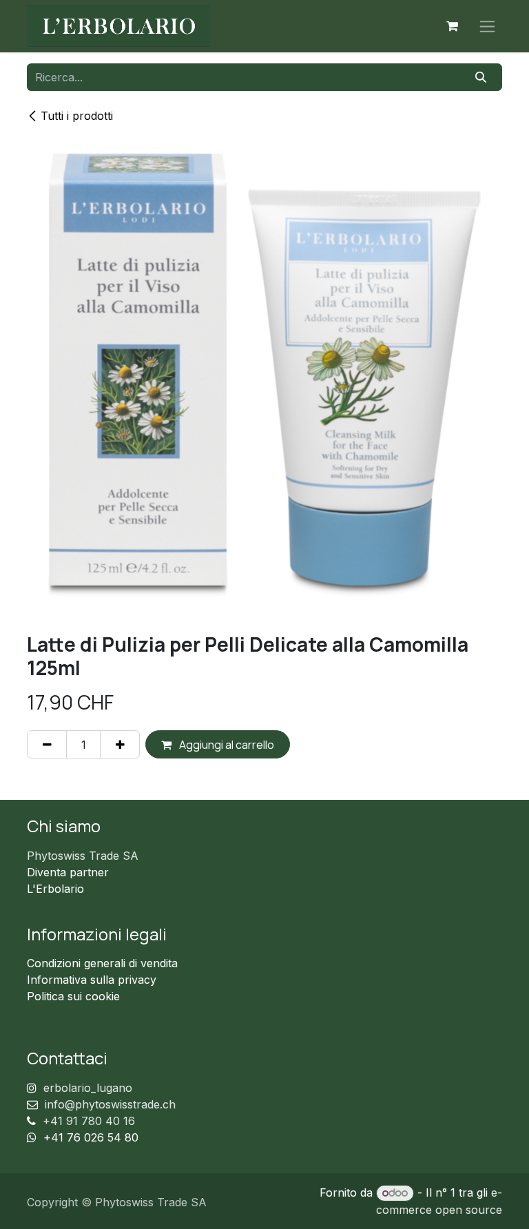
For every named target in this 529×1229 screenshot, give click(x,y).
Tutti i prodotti (77, 116)
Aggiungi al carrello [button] (225, 744)
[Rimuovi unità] (47, 744)
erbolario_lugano (87, 1088)
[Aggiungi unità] (120, 744)
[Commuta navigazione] (487, 26)
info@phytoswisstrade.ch (110, 1104)
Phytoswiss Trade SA (82, 856)
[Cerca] (481, 77)
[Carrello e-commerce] (452, 26)
